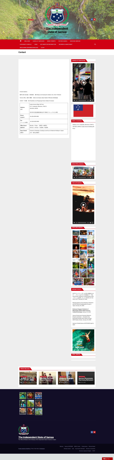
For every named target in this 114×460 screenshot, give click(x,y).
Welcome (27, 41)
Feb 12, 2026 (25, 382)
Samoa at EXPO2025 (38, 41)
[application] (83, 82)
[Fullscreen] (92, 100)
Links (35, 44)
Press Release (24, 376)
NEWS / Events (51, 41)
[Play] (74, 100)
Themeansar (42, 448)
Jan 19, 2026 (44, 382)
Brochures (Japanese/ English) (29, 47)
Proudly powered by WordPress (24, 448)
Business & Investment (65, 44)
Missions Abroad (75, 41)
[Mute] (90, 100)
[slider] (82, 100)
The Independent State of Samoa (36, 437)
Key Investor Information (48, 44)
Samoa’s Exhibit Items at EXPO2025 (81, 323)
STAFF (42, 47)
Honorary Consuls (25, 44)
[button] (95, 44)
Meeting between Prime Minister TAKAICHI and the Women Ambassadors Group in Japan (83, 304)
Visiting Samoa (62, 41)
